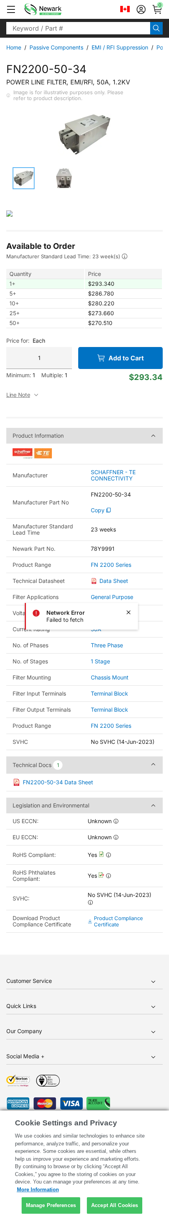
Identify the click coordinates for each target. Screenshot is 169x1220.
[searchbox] (78, 28)
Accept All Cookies (114, 1205)
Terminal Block (109, 693)
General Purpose (112, 597)
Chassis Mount (110, 677)
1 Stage (100, 661)
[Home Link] (54, 9)
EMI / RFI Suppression (120, 47)
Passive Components (56, 47)
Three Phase (107, 645)
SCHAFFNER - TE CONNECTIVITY (113, 475)
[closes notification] (128, 612)
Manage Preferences (51, 1205)
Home (13, 47)
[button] (11, 9)
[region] (84, 1165)
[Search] (156, 28)
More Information (38, 1190)
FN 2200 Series (111, 565)
